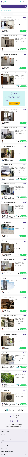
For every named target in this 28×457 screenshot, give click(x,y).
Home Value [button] (3, 434)
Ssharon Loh (6, 48)
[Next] (23, 410)
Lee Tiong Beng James (8, 365)
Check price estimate (14, 103)
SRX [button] (2, 437)
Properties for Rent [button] (5, 445)
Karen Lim (6, 215)
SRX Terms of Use (19, 424)
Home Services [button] (4, 442)
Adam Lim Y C (6, 310)
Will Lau (5, 30)
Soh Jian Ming (6, 272)
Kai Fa (5, 347)
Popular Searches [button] (4, 448)
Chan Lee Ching (7, 328)
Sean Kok (6, 291)
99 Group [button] (3, 454)
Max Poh (5, 159)
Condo (5, 10)
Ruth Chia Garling (7, 254)
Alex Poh (5, 384)
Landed (9, 10)
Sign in (25, 1)
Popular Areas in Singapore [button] (7, 451)
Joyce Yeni (6, 235)
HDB (2, 10)
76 (20, 410)
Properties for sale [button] (5, 431)
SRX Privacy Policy (9, 424)
